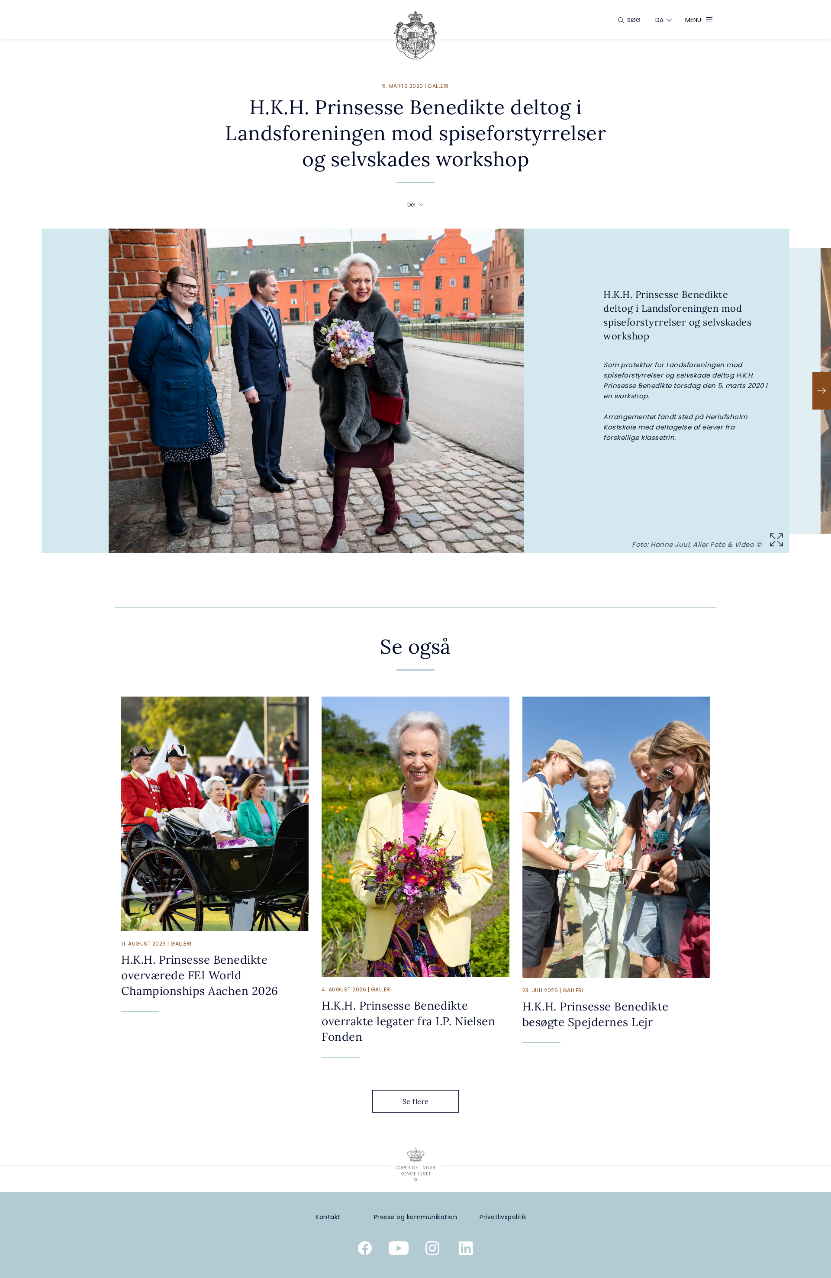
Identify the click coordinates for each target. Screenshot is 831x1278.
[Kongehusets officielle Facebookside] (364, 1250)
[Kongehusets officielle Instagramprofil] (432, 1250)
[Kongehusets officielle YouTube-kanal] (398, 1250)
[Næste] (821, 391)
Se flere (416, 1101)
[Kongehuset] (415, 35)
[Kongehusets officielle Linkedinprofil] (466, 1250)
